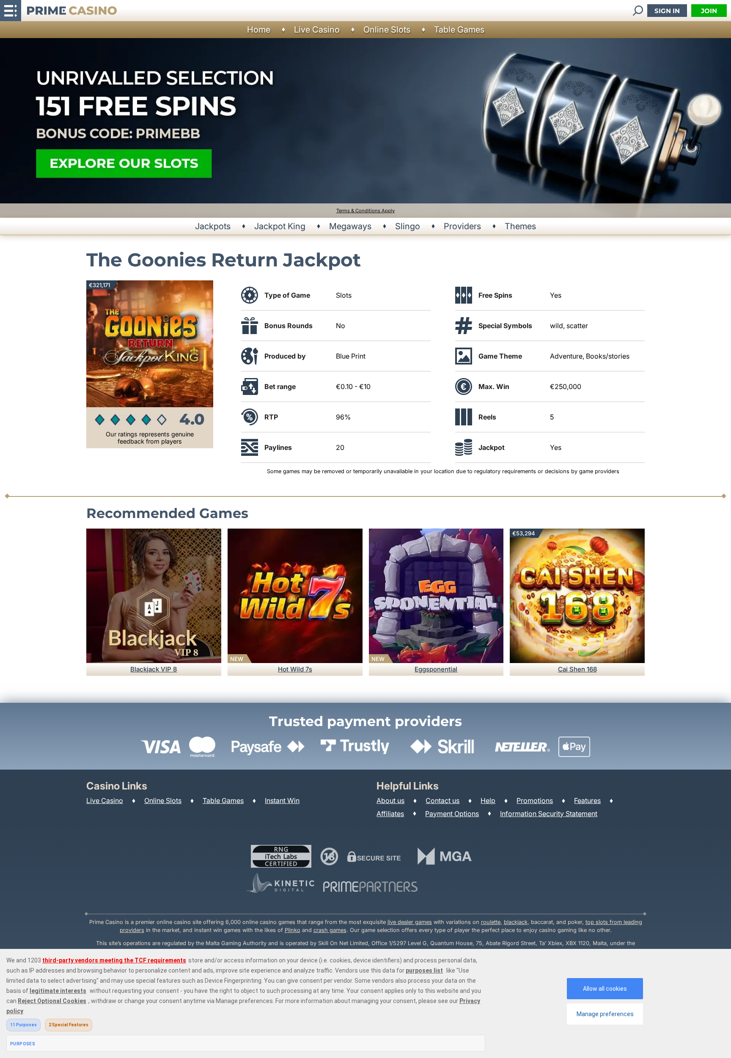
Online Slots (386, 30)
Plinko (292, 930)
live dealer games (409, 922)
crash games (329, 930)
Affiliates (390, 813)
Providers (462, 226)
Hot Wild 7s (295, 669)
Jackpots (213, 226)
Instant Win (282, 800)
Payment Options (452, 813)
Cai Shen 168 (577, 669)
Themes (520, 226)
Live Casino (317, 30)
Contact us (442, 800)
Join (709, 11)
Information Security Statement (548, 813)
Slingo (407, 226)
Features (587, 800)
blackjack (516, 922)
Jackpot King (279, 226)
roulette (490, 922)
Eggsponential (436, 669)
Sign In (667, 11)
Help (488, 800)
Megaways (350, 226)
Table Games (459, 30)
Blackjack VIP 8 (153, 669)
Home (258, 30)
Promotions (535, 800)
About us (390, 800)
